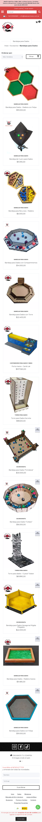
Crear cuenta (18, 8)
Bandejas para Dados (21, 104)
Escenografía (21, 467)
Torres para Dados (21, 415)
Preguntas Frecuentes (21, 803)
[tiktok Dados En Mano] (27, 746)
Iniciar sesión (29, 8)
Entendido (21, 819)
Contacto (33, 800)
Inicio (6, 46)
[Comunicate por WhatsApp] (38, 807)
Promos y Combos (21, 800)
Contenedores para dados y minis (21, 363)
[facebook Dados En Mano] (20, 746)
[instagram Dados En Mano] (14, 746)
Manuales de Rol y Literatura (14, 797)
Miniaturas (28, 794)
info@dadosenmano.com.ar (29, 16)
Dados (19, 794)
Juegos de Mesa (31, 797)
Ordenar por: (6, 53)
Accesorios (14, 46)
